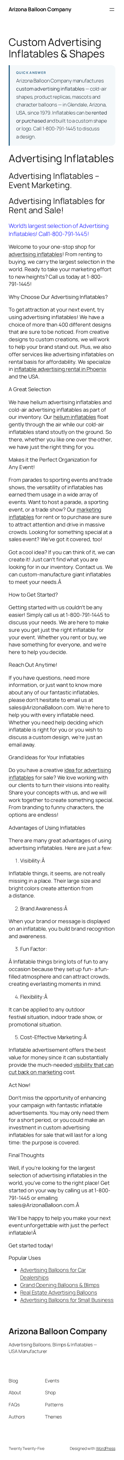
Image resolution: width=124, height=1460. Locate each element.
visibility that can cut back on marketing (61, 1068)
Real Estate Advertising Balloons (58, 1292)
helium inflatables (74, 417)
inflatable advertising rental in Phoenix (60, 369)
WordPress (105, 1448)
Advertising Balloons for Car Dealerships (53, 1273)
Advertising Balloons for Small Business (67, 1300)
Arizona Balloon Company (40, 9)
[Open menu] (111, 9)
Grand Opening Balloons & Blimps (59, 1285)
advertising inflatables (35, 254)
